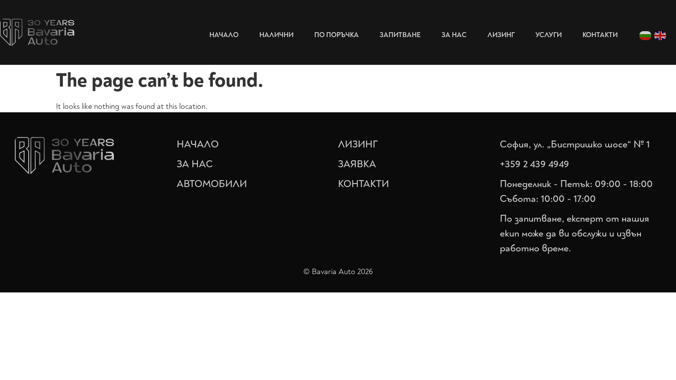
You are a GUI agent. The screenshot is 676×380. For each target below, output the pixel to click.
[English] (660, 35)
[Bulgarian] (645, 35)
